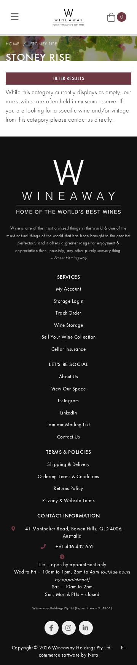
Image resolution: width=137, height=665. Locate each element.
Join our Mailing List (68, 424)
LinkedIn (68, 413)
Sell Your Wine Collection (68, 337)
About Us (68, 376)
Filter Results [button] (68, 78)
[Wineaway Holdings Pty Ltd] (68, 16)
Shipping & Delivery (68, 464)
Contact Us (68, 437)
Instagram (68, 400)
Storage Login (68, 301)
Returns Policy (68, 488)
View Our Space (68, 389)
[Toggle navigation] (14, 16)
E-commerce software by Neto (82, 651)
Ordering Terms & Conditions (68, 476)
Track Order (68, 313)
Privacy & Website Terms (68, 500)
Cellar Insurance (68, 349)
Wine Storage (68, 325)
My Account (68, 289)
